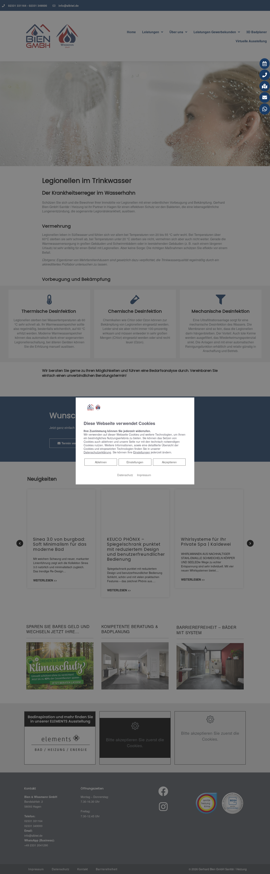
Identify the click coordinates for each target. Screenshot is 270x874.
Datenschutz (125, 475)
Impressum (144, 475)
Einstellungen (135, 462)
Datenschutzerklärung (97, 452)
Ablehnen (101, 462)
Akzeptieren (169, 462)
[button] (265, 63)
